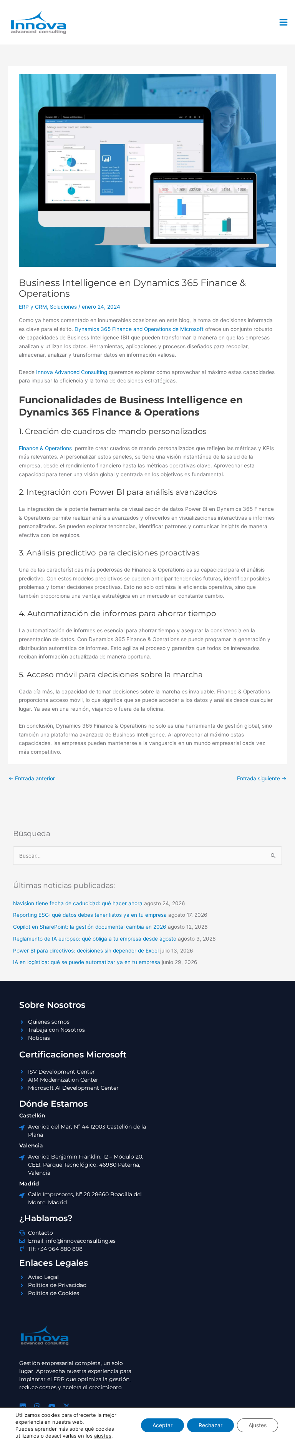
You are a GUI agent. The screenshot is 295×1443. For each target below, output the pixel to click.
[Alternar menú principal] (283, 22)
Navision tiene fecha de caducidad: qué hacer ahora (78, 903)
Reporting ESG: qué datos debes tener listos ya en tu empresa (90, 915)
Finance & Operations (45, 448)
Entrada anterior (31, 778)
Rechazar (210, 1425)
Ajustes (258, 1425)
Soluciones (63, 307)
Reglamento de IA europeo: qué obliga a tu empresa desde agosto (94, 939)
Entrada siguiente (262, 778)
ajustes (102, 1436)
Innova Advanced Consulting (71, 372)
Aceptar (162, 1425)
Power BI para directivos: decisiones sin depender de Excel (86, 951)
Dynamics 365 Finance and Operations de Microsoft (139, 329)
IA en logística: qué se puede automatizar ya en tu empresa (86, 962)
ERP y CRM (33, 307)
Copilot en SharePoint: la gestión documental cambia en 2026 (89, 927)
